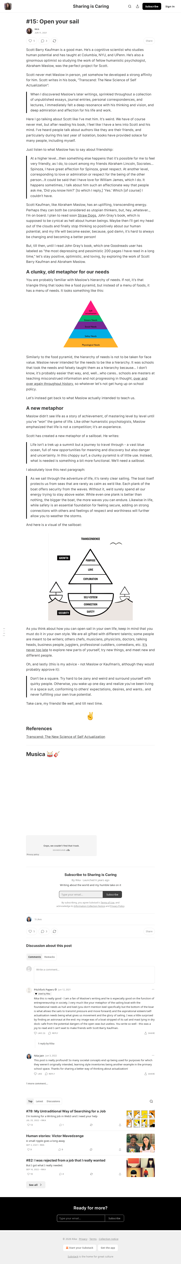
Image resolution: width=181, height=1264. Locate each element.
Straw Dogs (87, 215)
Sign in (170, 6)
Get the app (108, 1247)
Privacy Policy (117, 906)
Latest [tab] (39, 1101)
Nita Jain (39, 1055)
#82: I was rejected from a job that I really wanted (65, 1160)
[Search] (129, 6)
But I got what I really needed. (44, 1165)
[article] (90, 1118)
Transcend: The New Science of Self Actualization (65, 737)
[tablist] (41, 956)
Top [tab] (30, 1101)
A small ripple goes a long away (45, 1141)
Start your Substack (81, 1247)
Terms (93, 1239)
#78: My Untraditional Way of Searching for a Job (66, 1111)
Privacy (83, 1239)
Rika (37, 29)
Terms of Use (107, 902)
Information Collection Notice (89, 906)
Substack (73, 1256)
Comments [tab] (34, 957)
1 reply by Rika (46, 1043)
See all (33, 1185)
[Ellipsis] (153, 989)
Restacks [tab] (49, 957)
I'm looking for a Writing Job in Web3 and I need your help (61, 1116)
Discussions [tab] (53, 1101)
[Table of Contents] (3, 632)
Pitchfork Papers (44, 989)
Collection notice (108, 1239)
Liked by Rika (44, 993)
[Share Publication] (137, 6)
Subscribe (151, 6)
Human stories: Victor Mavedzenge (55, 1136)
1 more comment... (37, 1083)
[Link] (21, 272)
